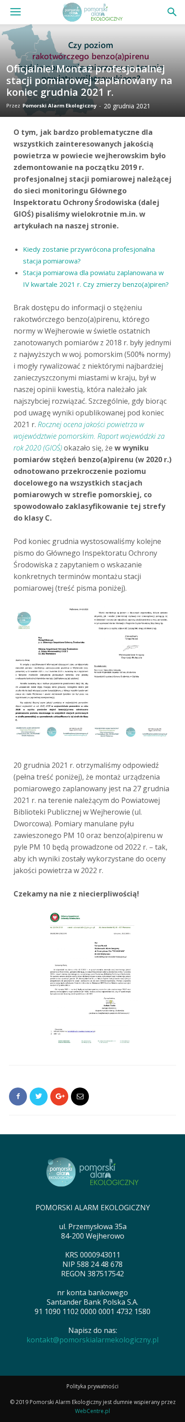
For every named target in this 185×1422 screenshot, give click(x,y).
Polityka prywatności (92, 1386)
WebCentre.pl (92, 1411)
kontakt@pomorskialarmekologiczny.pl (92, 1340)
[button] (172, 12)
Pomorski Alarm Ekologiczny (59, 105)
